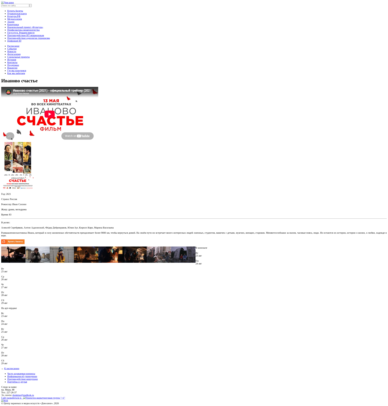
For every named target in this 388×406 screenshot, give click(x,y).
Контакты (12, 62)
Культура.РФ (13, 16)
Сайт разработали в (12, 398)
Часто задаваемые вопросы (21, 373)
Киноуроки (13, 24)
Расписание (13, 46)
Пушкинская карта (17, 13)
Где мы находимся (16, 70)
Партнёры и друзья (17, 382)
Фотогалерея (13, 54)
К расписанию (11, 368)
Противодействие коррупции (22, 379)
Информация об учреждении (22, 376)
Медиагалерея (14, 19)
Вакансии (12, 68)
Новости (11, 51)
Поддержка (13, 65)
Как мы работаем (16, 73)
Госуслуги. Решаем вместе (21, 32)
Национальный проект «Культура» (25, 27)
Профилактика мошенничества (23, 30)
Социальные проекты (18, 57)
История (11, 59)
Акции (10, 21)
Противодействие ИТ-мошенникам (25, 35)
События (12, 48)
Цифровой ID (14, 41)
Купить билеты (15, 11)
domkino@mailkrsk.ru (23, 395)
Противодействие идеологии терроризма (28, 38)
